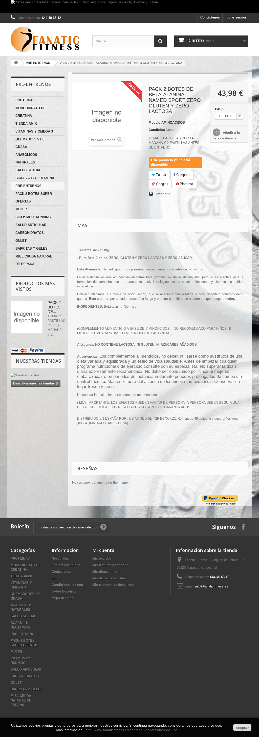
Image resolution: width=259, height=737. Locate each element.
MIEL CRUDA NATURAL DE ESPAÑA (33, 260)
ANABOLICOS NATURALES (26, 158)
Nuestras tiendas (38, 361)
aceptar (242, 728)
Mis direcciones (104, 572)
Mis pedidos (102, 558)
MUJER (21, 209)
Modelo (154, 122)
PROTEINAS (25, 100)
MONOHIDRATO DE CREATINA (30, 112)
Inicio (56, 578)
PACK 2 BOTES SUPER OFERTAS (33, 197)
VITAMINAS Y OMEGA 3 (34, 131)
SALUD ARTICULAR (30, 225)
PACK (220, 109)
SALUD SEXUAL (28, 170)
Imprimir (163, 194)
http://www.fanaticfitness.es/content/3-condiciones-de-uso (131, 730)
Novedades (60, 558)
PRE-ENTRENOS (38, 63)
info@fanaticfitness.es (211, 586)
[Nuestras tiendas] (37, 375)
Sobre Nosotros (64, 591)
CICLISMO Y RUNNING (33, 217)
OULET (21, 241)
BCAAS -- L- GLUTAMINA (34, 178)
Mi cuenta (103, 550)
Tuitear (160, 175)
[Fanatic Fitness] (48, 39)
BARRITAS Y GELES (31, 248)
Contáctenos (210, 17)
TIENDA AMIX (26, 123)
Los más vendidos (66, 565)
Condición (157, 130)
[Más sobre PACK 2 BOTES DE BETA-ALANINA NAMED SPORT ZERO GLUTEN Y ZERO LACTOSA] (27, 317)
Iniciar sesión (235, 17)
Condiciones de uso (67, 585)
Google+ (161, 184)
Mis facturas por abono (110, 565)
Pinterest (186, 184)
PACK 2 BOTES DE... (54, 307)
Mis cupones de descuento (113, 585)
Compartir (182, 175)
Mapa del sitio (63, 598)
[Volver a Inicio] (16, 63)
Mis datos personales (109, 578)
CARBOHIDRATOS (29, 233)
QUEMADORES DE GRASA (30, 143)
